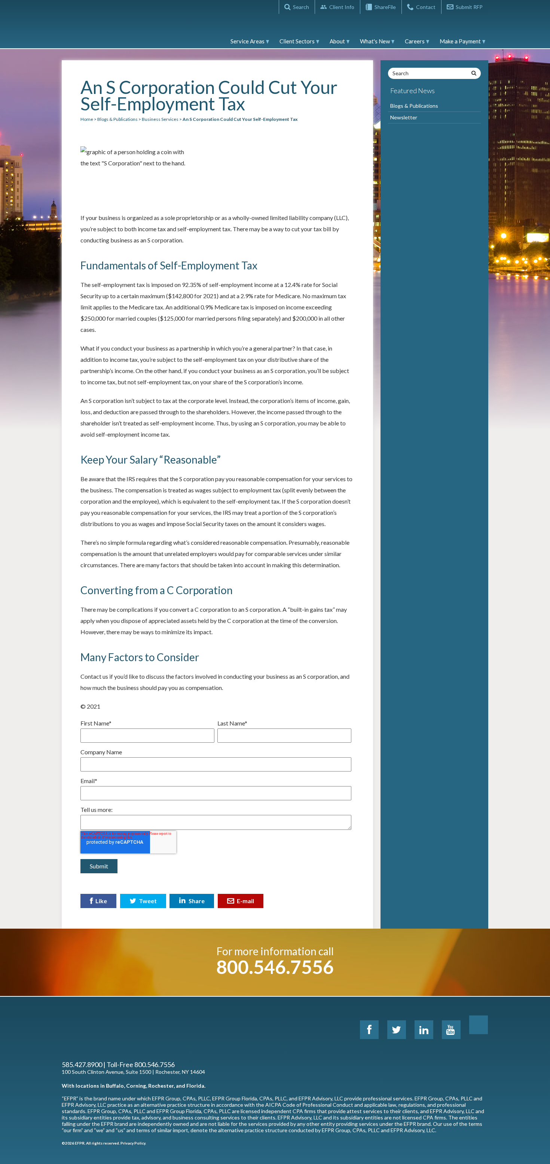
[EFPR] (95, 27)
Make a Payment (460, 41)
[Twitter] (396, 1029)
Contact (426, 7)
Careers (415, 41)
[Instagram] (478, 1024)
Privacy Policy (132, 1143)
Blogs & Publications (414, 106)
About (337, 41)
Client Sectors (297, 41)
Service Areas (247, 41)
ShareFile (385, 7)
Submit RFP (469, 7)
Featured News (412, 90)
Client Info (341, 7)
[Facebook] (369, 1029)
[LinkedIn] (424, 1029)
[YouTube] (451, 1029)
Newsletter (403, 117)
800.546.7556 (275, 967)
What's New (375, 41)
